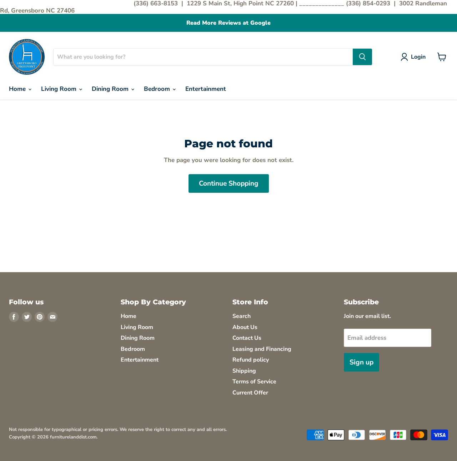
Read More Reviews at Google (228, 23)
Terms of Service (254, 382)
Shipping (244, 371)
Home (18, 89)
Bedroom (158, 89)
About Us (244, 327)
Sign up (361, 362)
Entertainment (205, 89)
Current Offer (250, 393)
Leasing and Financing (261, 349)
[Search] (362, 57)
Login (418, 57)
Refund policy (250, 360)
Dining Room (111, 89)
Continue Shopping (228, 183)
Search (241, 316)
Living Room (59, 89)
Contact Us (246, 338)
